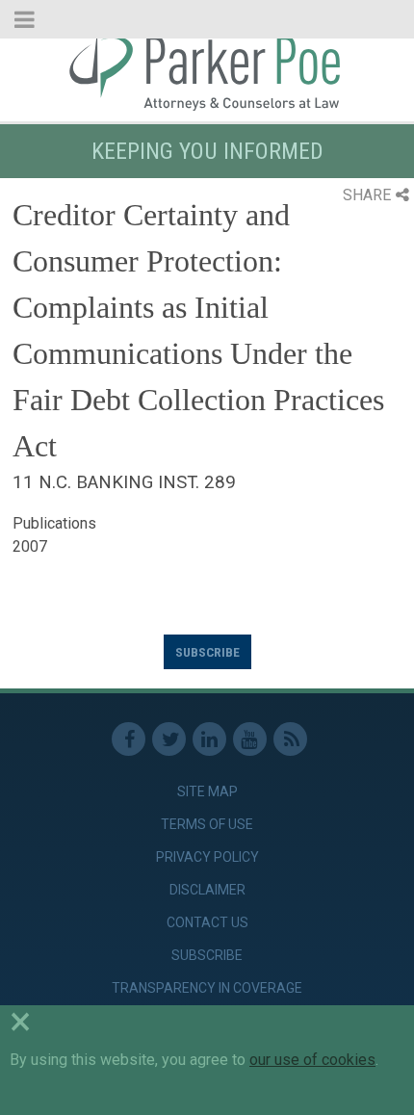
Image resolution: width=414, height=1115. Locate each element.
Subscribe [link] (207, 955)
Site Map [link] (207, 791)
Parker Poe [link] (207, 70)
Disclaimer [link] (207, 889)
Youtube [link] (250, 739)
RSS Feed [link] (290, 739)
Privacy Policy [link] (207, 857)
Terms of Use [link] (207, 824)
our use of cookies (312, 1059)
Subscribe (207, 652)
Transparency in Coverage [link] (207, 988)
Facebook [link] (128, 739)
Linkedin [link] (209, 739)
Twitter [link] (169, 739)
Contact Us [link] (207, 922)
